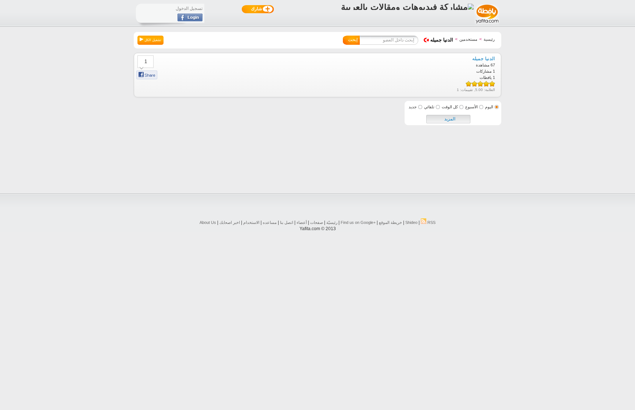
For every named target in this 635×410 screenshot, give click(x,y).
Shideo (411, 222)
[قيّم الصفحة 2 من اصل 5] (486, 84)
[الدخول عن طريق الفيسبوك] (189, 19)
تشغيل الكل (152, 40)
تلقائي (429, 107)
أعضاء (302, 222)
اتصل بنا (286, 222)
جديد (413, 107)
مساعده (270, 222)
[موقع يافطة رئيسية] (486, 24)
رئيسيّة (331, 222)
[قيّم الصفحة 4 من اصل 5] (474, 84)
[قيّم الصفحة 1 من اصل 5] (492, 84)
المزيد (449, 118)
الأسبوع (471, 107)
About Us (208, 222)
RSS (430, 222)
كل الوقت (450, 107)
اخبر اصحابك (229, 222)
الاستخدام (251, 222)
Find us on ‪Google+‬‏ (358, 222)
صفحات (316, 222)
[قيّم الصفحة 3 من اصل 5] (480, 84)
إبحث (353, 39)
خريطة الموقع (390, 222)
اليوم (489, 107)
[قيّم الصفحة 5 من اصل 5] (468, 84)
